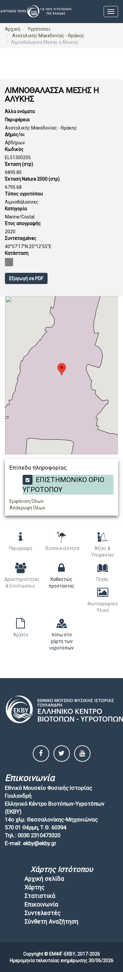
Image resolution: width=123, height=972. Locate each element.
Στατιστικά (40, 895)
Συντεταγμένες (20, 238)
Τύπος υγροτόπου (24, 193)
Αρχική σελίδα (44, 878)
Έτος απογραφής (23, 223)
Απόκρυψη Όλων (27, 507)
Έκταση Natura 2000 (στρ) (32, 179)
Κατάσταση (17, 253)
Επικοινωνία (41, 904)
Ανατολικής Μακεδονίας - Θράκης (47, 35)
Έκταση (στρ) (19, 164)
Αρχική (12, 29)
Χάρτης (35, 887)
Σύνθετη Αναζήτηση (51, 921)
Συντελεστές (43, 912)
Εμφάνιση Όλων (27, 501)
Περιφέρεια (17, 119)
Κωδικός (14, 149)
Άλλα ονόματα (20, 111)
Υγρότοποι (39, 29)
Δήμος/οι (15, 134)
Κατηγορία (16, 208)
